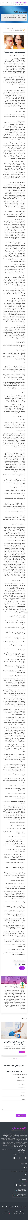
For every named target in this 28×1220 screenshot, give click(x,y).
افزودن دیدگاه (20, 1115)
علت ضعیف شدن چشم (18, 960)
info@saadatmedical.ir (18, 1154)
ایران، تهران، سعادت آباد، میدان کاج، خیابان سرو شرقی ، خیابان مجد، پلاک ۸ (13, 1149)
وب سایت (22, 1092)
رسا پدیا (25, 1174)
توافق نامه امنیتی (16, 1211)
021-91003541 (21, 1152)
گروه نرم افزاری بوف (5, 1213)
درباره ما (25, 1167)
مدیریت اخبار (24, 9)
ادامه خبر (21, 1052)
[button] (14, 1058)
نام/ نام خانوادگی (21, 1077)
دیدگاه (23, 1099)
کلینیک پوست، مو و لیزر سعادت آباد (19, 1171)
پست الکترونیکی (21, 1084)
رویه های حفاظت (8, 1211)
